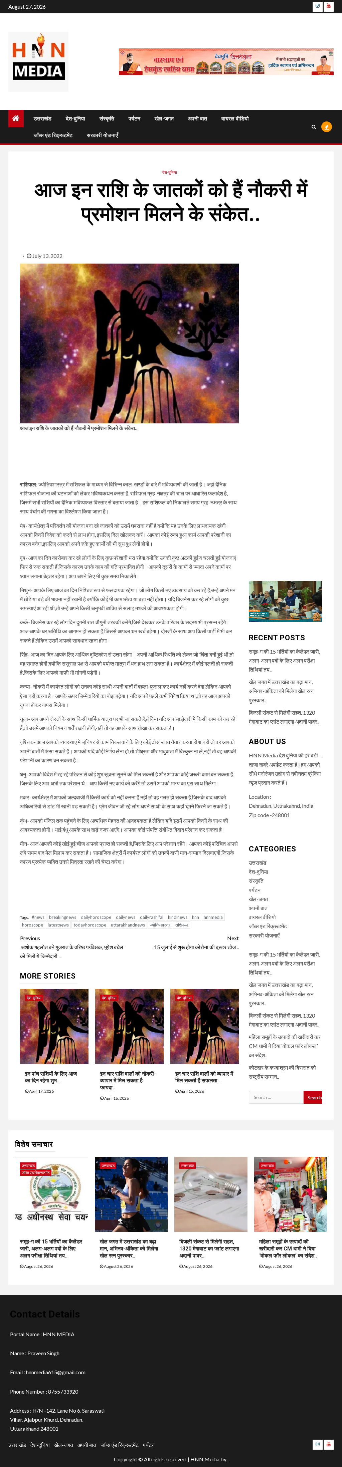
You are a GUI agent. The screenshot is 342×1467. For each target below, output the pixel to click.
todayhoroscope (89, 925)
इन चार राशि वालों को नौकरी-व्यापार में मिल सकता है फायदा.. (128, 1081)
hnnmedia (213, 917)
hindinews (177, 917)
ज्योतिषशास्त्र (160, 925)
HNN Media (204, 1459)
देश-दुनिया (75, 118)
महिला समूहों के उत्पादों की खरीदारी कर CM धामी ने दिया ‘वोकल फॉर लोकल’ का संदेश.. (285, 1046)
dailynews (125, 917)
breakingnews (62, 917)
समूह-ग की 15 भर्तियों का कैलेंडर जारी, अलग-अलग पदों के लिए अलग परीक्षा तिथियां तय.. (284, 660)
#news (38, 917)
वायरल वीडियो (235, 118)
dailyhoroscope (96, 917)
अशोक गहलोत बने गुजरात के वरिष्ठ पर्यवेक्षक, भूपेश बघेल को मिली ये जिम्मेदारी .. (71, 947)
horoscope (32, 925)
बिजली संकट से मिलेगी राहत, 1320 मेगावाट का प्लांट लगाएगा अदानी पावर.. (209, 1248)
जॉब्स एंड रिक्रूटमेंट (53, 135)
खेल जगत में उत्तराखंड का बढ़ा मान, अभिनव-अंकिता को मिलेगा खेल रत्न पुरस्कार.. (281, 691)
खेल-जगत (164, 118)
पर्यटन (134, 118)
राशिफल (181, 925)
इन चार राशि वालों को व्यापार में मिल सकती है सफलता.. (204, 1077)
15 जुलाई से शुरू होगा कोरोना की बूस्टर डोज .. (196, 942)
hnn (195, 917)
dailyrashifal (151, 917)
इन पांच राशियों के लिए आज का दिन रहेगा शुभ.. (51, 1077)
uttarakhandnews (128, 925)
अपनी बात (197, 118)
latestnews (58, 925)
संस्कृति (107, 118)
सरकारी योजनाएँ (102, 135)
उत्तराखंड (42, 118)
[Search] (314, 126)
